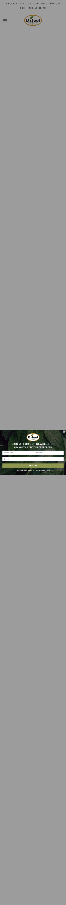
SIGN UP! (33, 465)
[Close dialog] (64, 432)
